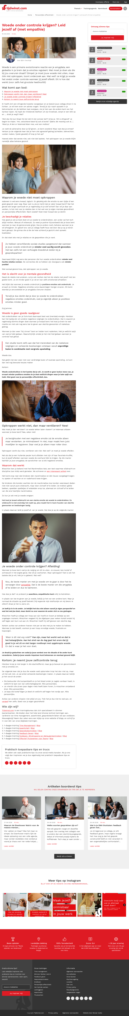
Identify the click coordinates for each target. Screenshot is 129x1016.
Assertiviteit (24, 728)
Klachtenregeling (72, 979)
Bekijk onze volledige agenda (107, 101)
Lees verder (9, 846)
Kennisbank (102, 8)
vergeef (5, 701)
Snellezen (37, 982)
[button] (15, 905)
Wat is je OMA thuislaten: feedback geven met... (105, 826)
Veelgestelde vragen (73, 992)
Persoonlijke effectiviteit (44, 15)
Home (30, 15)
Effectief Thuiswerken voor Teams (33, 739)
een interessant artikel (56, 471)
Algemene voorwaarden (75, 971)
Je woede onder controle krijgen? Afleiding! (22, 97)
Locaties (69, 982)
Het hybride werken (41, 987)
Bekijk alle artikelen (64, 856)
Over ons (116, 2)
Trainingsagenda (90, 8)
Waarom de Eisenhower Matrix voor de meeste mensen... (21, 826)
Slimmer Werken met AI (42, 974)
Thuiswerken (38, 995)
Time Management (27, 725)
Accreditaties (71, 974)
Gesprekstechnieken (28, 731)
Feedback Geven (26, 733)
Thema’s (77, 8)
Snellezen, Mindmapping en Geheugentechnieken (40, 736)
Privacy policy (71, 987)
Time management (40, 971)
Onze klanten (71, 977)
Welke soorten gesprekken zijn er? (62, 825)
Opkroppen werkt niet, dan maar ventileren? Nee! (25, 94)
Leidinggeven (38, 990)
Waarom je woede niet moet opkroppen (21, 91)
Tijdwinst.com (8, 710)
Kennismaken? (115, 8)
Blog (38, 725)
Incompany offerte (102, 2)
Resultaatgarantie (73, 990)
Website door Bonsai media (92, 1013)
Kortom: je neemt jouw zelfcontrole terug (21, 99)
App (125, 2)
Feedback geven (39, 977)
